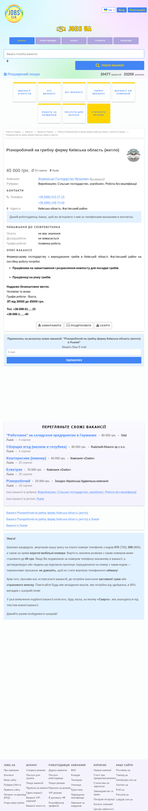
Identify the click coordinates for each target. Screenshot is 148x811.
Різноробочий (18, 481)
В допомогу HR (57, 798)
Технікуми (76, 780)
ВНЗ (73, 770)
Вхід (122, 9)
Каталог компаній (103, 804)
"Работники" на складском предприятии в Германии (51, 435)
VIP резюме (55, 793)
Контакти (9, 775)
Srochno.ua (122, 785)
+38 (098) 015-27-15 (51, 197)
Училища (76, 785)
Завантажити (51, 325)
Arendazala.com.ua (126, 780)
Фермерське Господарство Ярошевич (63, 178)
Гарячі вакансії (34, 793)
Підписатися (74, 360)
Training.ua (122, 775)
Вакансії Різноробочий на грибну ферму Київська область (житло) (47, 512)
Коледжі (75, 775)
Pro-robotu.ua (123, 770)
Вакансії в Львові (16, 525)
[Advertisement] (74, 394)
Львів (55, 170)
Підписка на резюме (60, 788)
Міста (18, 785)
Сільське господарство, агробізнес (80, 492)
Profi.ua (120, 790)
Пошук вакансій (34, 783)
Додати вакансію (58, 770)
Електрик (14, 469)
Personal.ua (122, 794)
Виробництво (47, 492)
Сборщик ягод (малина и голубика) (36, 447)
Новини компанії (102, 770)
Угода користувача (14, 803)
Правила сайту (12, 790)
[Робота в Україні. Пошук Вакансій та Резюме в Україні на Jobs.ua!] (14, 13)
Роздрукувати (81, 325)
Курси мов (76, 790)
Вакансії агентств (35, 806)
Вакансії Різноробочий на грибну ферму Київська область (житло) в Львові (52, 519)
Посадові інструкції (104, 799)
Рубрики (8, 785)
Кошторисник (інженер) (26, 458)
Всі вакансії (97, 179)
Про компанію (11, 770)
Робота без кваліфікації (120, 492)
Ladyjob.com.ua (124, 799)
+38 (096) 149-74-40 (51, 202)
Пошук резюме (57, 783)
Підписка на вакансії (37, 788)
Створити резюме (35, 770)
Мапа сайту (10, 780)
